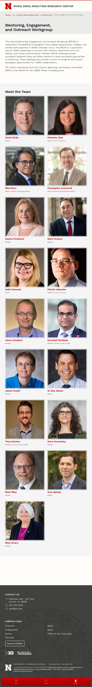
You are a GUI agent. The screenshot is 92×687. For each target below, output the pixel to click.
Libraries (9, 638)
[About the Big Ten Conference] (9, 653)
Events (8, 634)
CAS (13, 15)
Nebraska (8, 15)
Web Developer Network (55, 667)
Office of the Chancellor (59, 634)
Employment (11, 630)
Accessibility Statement (76, 667)
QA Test (65, 667)
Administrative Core (46, 15)
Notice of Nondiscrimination (43, 669)
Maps (50, 626)
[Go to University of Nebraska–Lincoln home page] (8, 6)
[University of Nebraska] (24, 653)
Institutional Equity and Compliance (23, 669)
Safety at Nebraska (67, 669)
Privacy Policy (57, 669)
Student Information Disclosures (22, 671)
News (50, 630)
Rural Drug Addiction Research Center (43, 6)
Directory (9, 626)
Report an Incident (15, 643)
